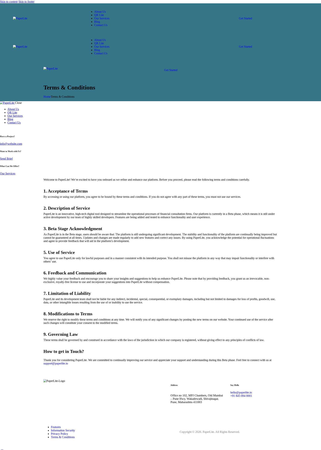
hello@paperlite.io (241, 392)
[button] (165, 66)
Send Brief (6, 158)
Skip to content (9, 1)
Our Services (7, 173)
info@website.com (11, 143)
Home (47, 96)
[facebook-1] (2, 128)
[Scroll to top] (2, 448)
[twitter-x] (6, 128)
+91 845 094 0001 (241, 395)
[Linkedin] (268, 402)
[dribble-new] (10, 128)
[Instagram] (257, 402)
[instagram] (14, 128)
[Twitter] (246, 402)
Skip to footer (26, 1)
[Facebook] (235, 402)
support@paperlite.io (55, 363)
